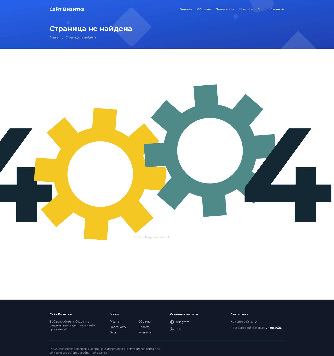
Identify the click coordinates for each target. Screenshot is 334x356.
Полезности (225, 9)
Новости (246, 9)
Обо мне (204, 9)
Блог (261, 9)
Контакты (277, 9)
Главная (186, 9)
